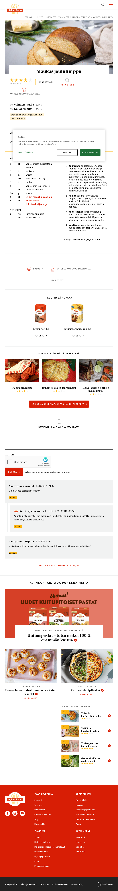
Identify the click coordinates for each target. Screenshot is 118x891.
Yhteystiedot (11, 884)
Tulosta (38, 268)
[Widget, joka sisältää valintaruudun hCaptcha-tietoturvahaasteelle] (28, 462)
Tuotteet (38, 805)
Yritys (36, 819)
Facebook (7, 813)
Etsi (103, 5)
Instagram (15, 813)
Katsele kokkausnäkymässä (25, 94)
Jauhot (37, 837)
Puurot (79, 824)
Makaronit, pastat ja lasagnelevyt (49, 846)
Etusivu (28, 17)
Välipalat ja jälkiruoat (85, 809)
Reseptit (39, 17)
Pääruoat (80, 805)
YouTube (22, 813)
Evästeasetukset (60, 884)
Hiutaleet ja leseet (42, 842)
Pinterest (80, 851)
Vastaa (13, 497)
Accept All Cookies (90, 152)
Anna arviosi (46, 82)
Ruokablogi (39, 809)
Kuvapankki (39, 824)
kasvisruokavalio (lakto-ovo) (27, 115)
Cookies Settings (25, 152)
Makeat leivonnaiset (85, 814)
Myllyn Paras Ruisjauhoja (39, 196)
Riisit (36, 861)
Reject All (67, 152)
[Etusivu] (15, 10)
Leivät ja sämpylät (81, 17)
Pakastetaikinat (41, 866)
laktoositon (18, 118)
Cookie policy (77, 884)
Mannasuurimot (41, 851)
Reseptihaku (82, 800)
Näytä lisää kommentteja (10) (57, 565)
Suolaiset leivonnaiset (58, 17)
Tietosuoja (44, 884)
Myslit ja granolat (42, 856)
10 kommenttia (67, 85)
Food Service (107, 884)
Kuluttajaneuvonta (42, 814)
